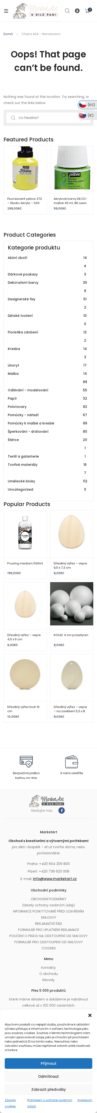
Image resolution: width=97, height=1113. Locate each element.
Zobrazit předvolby (48, 1089)
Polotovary (47, 406)
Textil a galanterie (47, 456)
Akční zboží (47, 261)
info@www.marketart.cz (55, 878)
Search (67, 11)
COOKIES (48, 948)
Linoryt (47, 365)
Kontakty (48, 967)
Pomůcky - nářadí (47, 415)
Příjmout (49, 1063)
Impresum (84, 1100)
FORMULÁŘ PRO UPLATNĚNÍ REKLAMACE (48, 929)
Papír (47, 398)
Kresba (47, 352)
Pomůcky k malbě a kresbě (47, 423)
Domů (8, 34)
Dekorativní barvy (47, 286)
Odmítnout (48, 1076)
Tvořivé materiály (47, 468)
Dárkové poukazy (47, 274)
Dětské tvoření (47, 319)
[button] (90, 1015)
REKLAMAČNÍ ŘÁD (48, 923)
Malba (47, 377)
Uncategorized (47, 489)
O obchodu (48, 973)
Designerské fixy (47, 303)
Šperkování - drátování (47, 431)
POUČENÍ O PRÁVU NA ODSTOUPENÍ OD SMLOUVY (48, 936)
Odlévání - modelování (47, 390)
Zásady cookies (10, 1103)
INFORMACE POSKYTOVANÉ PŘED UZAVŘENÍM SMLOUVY (48, 914)
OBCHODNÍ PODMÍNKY (48, 899)
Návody (48, 980)
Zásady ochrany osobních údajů (48, 905)
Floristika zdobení (47, 336)
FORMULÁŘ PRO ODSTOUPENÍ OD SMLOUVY (48, 942)
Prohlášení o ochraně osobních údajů (49, 1103)
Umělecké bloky (47, 481)
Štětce (47, 443)
